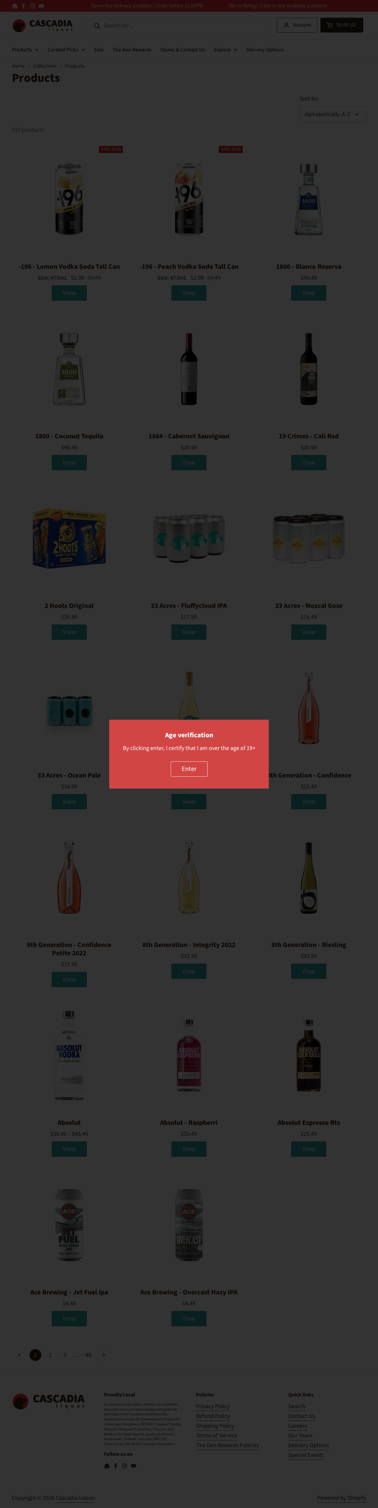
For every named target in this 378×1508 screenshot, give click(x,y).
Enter (189, 769)
